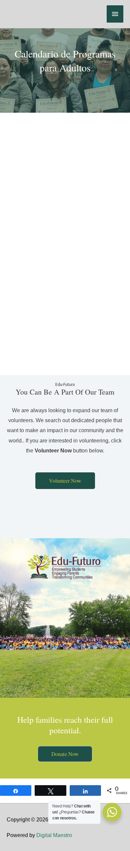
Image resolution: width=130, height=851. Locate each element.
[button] (65, 480)
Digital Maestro (54, 835)
